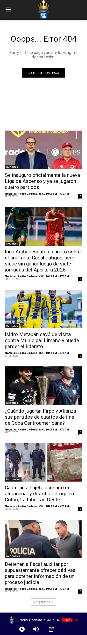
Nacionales (13, 479)
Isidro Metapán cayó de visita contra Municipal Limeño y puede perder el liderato (42, 340)
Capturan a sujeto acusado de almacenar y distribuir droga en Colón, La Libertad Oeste (39, 494)
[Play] (22, 629)
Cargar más (42, 602)
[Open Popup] (51, 629)
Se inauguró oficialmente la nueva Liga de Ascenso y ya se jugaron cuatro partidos (42, 181)
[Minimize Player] (65, 629)
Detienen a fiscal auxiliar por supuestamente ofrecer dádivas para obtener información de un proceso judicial (40, 573)
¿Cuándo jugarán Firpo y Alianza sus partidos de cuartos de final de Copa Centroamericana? (40, 417)
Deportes (12, 167)
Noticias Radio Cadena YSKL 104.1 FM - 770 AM (37, 193)
